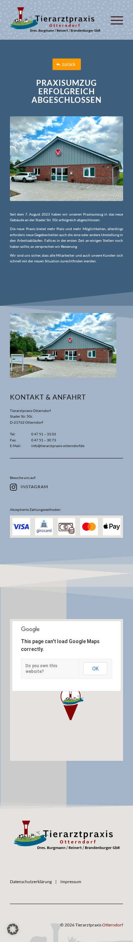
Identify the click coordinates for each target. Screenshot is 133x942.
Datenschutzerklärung (31, 881)
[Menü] (113, 20)
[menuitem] (113, 20)
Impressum (70, 881)
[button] (70, 703)
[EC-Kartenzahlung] (44, 526)
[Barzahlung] (66, 526)
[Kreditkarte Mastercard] (89, 526)
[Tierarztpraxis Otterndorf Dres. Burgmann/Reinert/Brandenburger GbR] (55, 20)
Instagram (34, 486)
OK (95, 668)
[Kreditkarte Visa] (21, 526)
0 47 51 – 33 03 (43, 434)
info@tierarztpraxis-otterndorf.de (57, 446)
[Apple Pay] (111, 526)
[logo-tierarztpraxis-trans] (66, 835)
